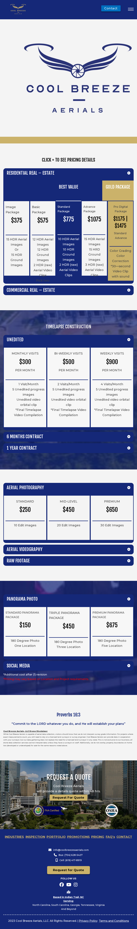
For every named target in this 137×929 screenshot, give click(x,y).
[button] (68, 173)
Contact (111, 8)
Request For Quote (68, 797)
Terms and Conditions (114, 920)
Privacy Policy (88, 920)
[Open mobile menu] (131, 9)
